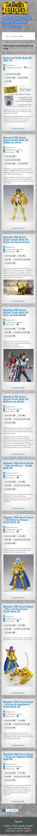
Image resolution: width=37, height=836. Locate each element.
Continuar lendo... (18, 128)
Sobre (9, 828)
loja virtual (24, 341)
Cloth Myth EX (9, 77)
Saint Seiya (21, 77)
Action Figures (10, 152)
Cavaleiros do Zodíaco (11, 74)
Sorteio (29, 68)
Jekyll (13, 831)
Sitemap (27, 828)
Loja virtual (17, 828)
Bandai (7, 259)
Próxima (14, 810)
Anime (21, 256)
